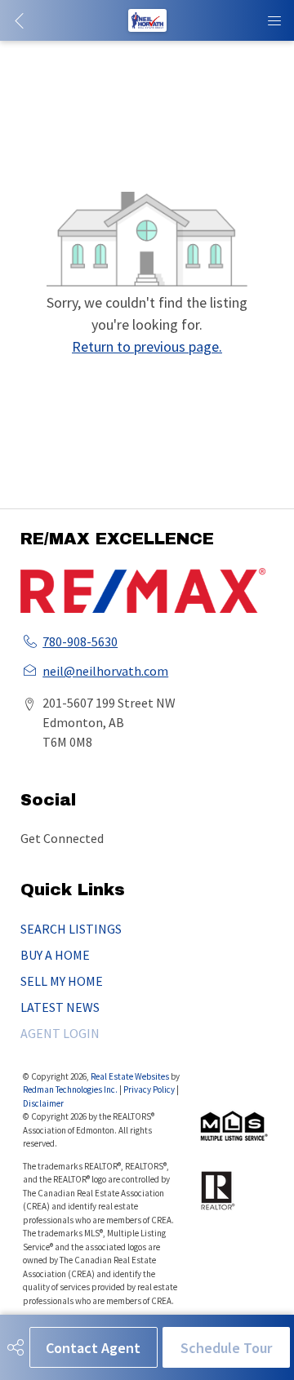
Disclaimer (43, 1103)
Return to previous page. (147, 346)
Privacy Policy (149, 1089)
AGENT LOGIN (60, 1033)
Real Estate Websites (131, 1076)
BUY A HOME (55, 955)
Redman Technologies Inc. (71, 1089)
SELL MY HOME (61, 981)
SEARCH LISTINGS (71, 929)
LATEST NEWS (60, 1007)
